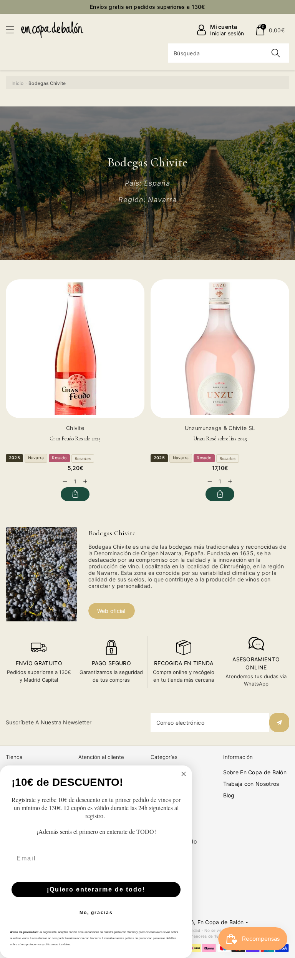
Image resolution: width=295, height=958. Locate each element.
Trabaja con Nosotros (251, 783)
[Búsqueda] (275, 53)
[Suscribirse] (279, 722)
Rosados (83, 458)
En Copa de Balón (220, 922)
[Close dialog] (183, 774)
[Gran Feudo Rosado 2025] (75, 348)
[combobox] (228, 53)
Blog (229, 795)
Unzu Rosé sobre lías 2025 (220, 438)
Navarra (36, 457)
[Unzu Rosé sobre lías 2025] (220, 348)
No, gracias (96, 912)
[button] (13, 29)
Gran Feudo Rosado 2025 (75, 438)
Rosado (59, 457)
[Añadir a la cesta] (75, 494)
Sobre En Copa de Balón (255, 772)
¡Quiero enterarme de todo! (96, 889)
